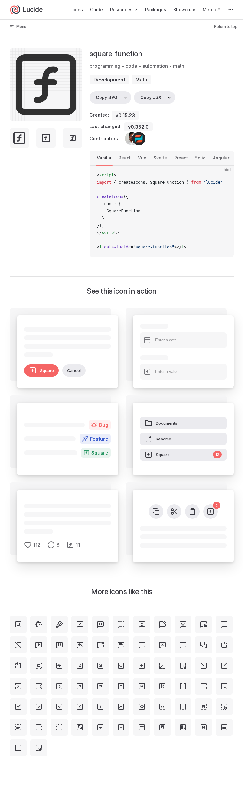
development (109, 80)
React (125, 157)
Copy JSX (150, 97)
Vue (142, 157)
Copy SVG (106, 97)
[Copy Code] (224, 175)
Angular (221, 157)
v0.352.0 (138, 127)
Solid (200, 157)
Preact (181, 157)
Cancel (74, 370)
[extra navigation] (230, 9)
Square (47, 370)
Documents (166, 423)
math (141, 80)
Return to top (225, 26)
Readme (163, 438)
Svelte (160, 157)
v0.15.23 (125, 115)
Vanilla (104, 157)
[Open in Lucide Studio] (76, 115)
